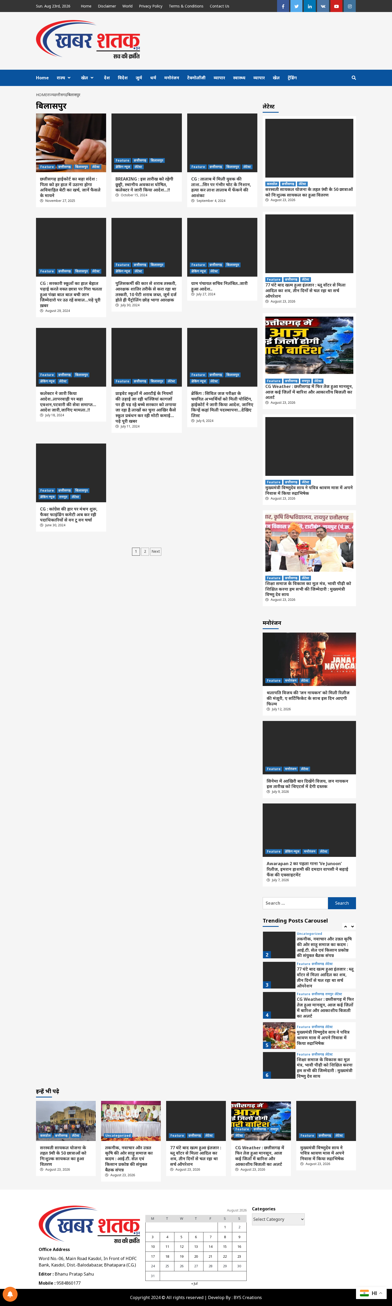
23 (239, 1256)
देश (107, 78)
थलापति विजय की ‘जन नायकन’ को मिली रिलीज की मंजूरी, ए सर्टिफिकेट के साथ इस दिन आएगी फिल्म (308, 698)
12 (181, 1246)
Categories (263, 1209)
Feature (47, 166)
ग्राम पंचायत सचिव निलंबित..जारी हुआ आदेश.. (219, 286)
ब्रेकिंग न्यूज (123, 166)
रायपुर (63, 497)
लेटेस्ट (96, 166)
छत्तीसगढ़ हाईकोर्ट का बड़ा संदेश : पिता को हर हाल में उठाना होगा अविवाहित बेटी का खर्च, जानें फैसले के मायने (70, 187)
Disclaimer (107, 6)
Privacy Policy (150, 6)
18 (167, 1256)
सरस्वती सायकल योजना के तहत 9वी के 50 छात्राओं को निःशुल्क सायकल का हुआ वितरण (309, 192)
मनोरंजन (171, 78)
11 (167, 1246)
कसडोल (272, 184)
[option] (309, 946)
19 (181, 1256)
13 (196, 1246)
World (127, 6)
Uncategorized (309, 933)
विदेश (123, 78)
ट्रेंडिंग (292, 78)
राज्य (61, 78)
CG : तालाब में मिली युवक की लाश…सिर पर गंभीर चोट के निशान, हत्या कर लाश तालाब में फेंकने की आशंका (221, 187)
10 (153, 1246)
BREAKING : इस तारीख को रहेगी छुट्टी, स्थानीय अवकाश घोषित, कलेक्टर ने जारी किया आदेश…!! (144, 184)
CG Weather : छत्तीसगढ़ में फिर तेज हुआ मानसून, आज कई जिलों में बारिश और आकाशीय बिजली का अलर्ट (309, 392)
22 (225, 1256)
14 (210, 1246)
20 (196, 1256)
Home (86, 6)
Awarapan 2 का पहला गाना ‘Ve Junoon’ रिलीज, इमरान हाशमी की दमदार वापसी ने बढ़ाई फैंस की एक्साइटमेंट (307, 869)
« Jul (194, 1283)
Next (155, 551)
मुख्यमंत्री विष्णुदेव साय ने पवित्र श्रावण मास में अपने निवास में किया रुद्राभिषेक (309, 490)
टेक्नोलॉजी (196, 78)
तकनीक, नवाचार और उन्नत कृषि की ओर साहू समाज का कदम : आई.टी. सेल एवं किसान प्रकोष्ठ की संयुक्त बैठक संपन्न (324, 947)
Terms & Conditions (186, 6)
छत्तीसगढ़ (64, 166)
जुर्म (139, 78)
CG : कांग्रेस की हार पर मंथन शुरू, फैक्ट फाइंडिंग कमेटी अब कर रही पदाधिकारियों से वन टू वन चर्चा (69, 514)
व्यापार (219, 78)
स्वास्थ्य (239, 78)
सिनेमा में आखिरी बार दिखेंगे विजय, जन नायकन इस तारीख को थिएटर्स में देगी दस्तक (307, 784)
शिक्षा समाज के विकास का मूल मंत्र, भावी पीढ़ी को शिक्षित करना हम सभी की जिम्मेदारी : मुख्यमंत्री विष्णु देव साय (308, 589)
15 (225, 1246)
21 (210, 1256)
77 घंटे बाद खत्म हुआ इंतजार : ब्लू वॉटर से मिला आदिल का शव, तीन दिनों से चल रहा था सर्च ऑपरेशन (305, 290)
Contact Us (219, 6)
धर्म (153, 78)
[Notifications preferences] (10, 1294)
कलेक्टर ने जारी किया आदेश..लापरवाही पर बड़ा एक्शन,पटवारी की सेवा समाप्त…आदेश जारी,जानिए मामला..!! (68, 401)
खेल (84, 78)
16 (239, 1246)
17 (153, 1256)
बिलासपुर (81, 166)
